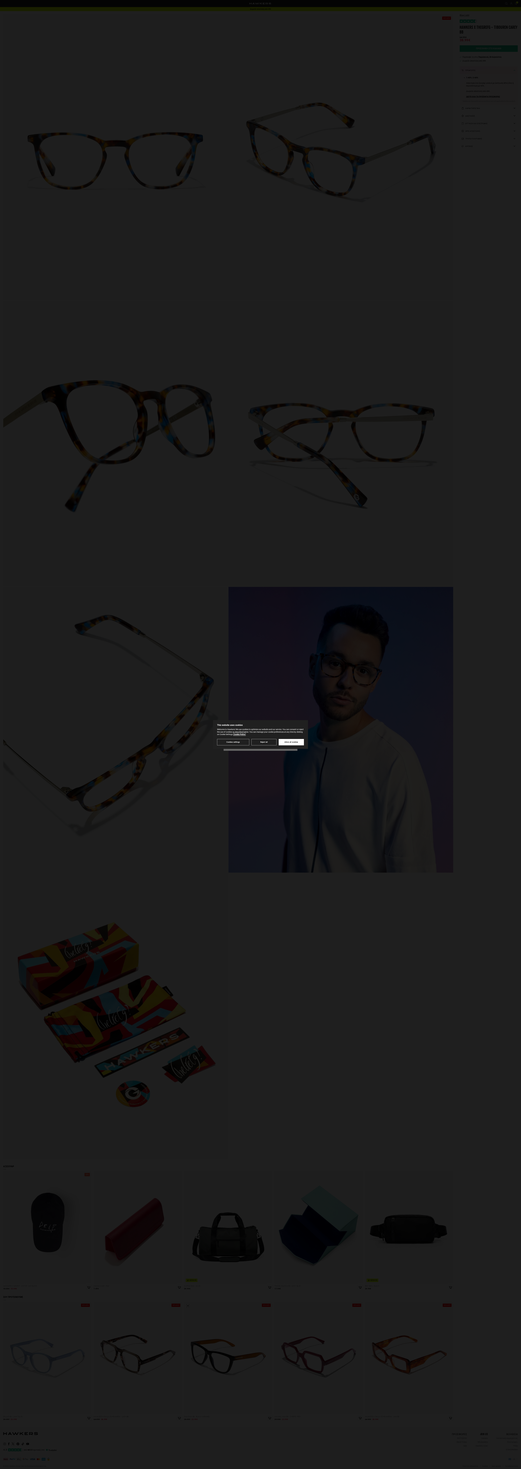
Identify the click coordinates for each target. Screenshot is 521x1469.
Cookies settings (233, 742)
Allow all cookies (291, 742)
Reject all (264, 742)
